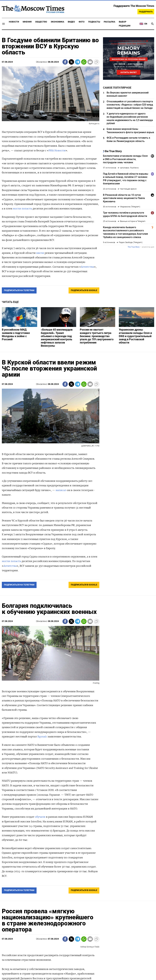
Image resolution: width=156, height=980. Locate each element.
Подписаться (78, 508)
